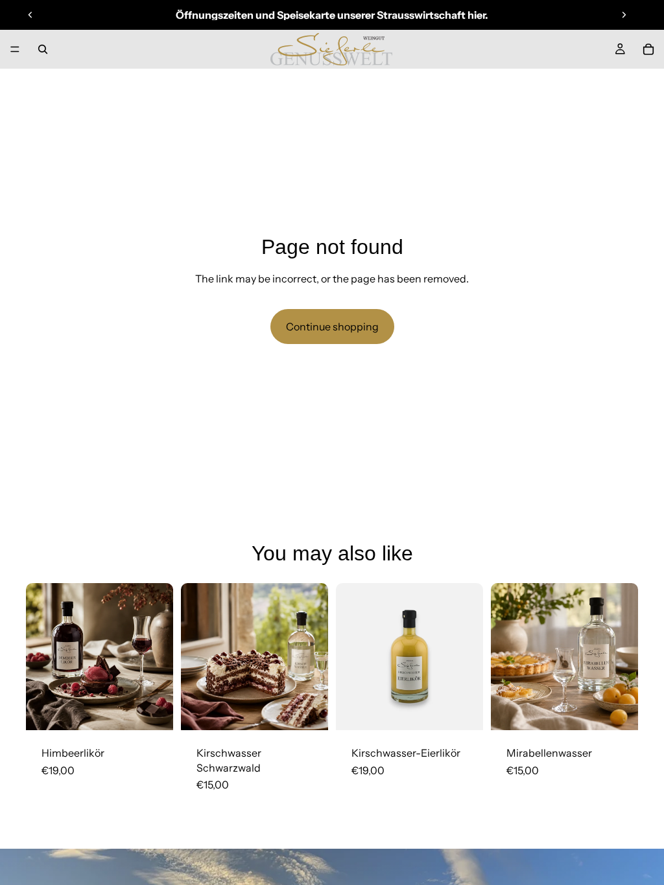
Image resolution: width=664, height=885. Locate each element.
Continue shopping (332, 326)
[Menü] (15, 49)
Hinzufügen (164, 710)
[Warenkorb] (648, 49)
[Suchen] (43, 49)
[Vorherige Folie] (30, 15)
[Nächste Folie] (624, 15)
